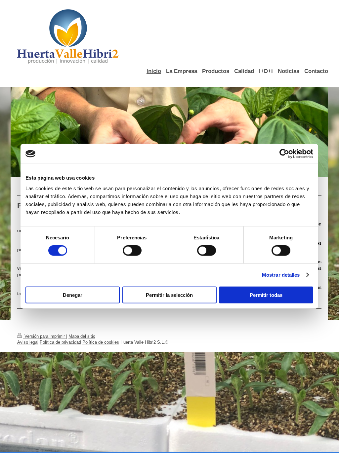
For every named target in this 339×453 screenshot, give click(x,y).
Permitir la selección (169, 294)
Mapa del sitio (81, 336)
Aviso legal (27, 342)
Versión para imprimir (44, 336)
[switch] (132, 250)
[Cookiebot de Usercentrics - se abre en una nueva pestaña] (284, 154)
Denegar (72, 294)
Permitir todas (266, 294)
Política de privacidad (60, 342)
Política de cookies (100, 342)
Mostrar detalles (281, 275)
